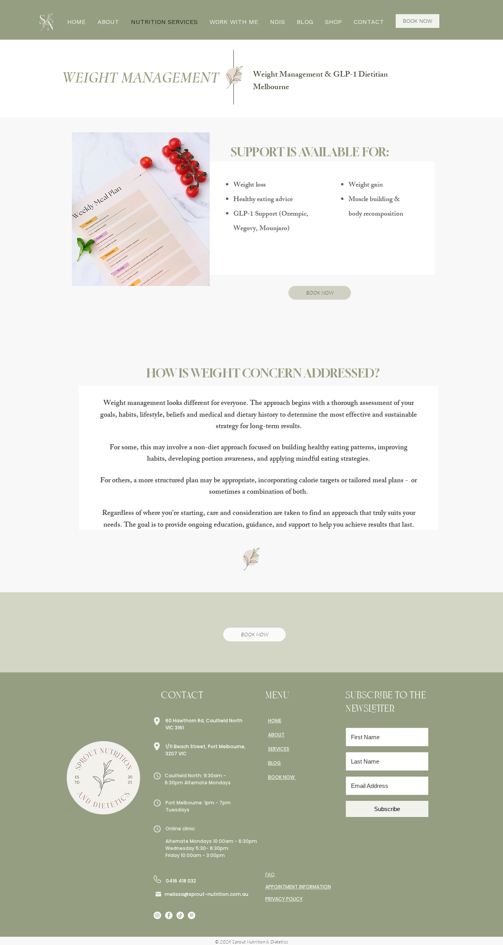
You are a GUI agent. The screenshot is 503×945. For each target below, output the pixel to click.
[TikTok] (180, 915)
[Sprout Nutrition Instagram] (157, 915)
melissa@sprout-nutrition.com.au (206, 894)
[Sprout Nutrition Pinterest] (191, 915)
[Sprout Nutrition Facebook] (169, 915)
